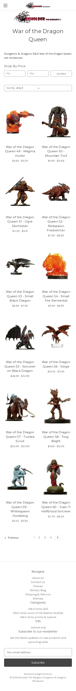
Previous (13, 538)
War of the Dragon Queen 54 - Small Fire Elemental (56, 296)
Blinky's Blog (38, 590)
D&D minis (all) (38, 609)
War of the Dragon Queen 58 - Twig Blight (56, 436)
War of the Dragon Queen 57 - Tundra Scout (20, 436)
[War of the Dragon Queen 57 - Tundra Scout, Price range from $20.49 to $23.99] (20, 407)
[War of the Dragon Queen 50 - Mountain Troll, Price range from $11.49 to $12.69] (56, 121)
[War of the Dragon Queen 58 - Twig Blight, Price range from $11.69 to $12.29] (56, 407)
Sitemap (38, 598)
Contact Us (38, 582)
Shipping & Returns (38, 594)
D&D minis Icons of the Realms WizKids (38, 613)
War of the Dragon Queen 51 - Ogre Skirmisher (20, 221)
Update (61, 73)
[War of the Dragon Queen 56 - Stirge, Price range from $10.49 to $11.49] (56, 337)
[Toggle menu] (5, 5)
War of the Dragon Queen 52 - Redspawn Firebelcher (56, 223)
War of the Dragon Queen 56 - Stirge (56, 364)
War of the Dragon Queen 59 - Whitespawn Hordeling (20, 509)
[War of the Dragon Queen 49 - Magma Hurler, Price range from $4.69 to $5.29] (20, 121)
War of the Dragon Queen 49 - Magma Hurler (20, 151)
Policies (38, 586)
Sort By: (10, 87)
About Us (38, 578)
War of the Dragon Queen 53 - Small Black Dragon (20, 296)
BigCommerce (44, 674)
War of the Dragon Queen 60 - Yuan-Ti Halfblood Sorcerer (56, 507)
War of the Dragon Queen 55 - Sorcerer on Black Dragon (20, 366)
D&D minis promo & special (38, 617)
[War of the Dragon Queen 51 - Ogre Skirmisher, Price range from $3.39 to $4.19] (20, 192)
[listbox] (29, 88)
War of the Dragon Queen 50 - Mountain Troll (56, 151)
